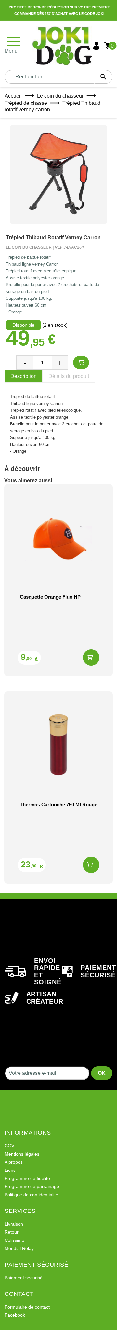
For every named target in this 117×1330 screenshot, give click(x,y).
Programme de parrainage (32, 1186)
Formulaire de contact (27, 1306)
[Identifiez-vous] (96, 46)
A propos (14, 1162)
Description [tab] (23, 376)
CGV (9, 1145)
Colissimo (14, 1240)
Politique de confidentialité (31, 1194)
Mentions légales (22, 1154)
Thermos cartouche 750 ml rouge (58, 804)
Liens (10, 1170)
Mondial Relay (19, 1248)
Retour (12, 1232)
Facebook (15, 1315)
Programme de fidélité (27, 1178)
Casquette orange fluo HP (50, 597)
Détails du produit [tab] (68, 376)
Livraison (14, 1223)
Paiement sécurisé (24, 1277)
